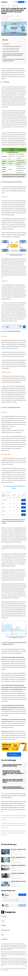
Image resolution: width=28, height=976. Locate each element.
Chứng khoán (15, 5)
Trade (23, 500)
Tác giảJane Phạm (15, 883)
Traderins (3, 5)
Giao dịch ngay (21, 2)
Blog (9, 5)
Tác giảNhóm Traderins (16, 851)
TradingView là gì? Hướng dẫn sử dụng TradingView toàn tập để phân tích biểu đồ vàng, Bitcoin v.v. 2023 (19, 865)
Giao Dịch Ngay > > (14, 754)
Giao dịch (22, 894)
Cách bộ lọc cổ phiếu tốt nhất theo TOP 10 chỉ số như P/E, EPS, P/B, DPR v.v (18, 849)
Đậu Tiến (6, 19)
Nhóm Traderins (20, 19)
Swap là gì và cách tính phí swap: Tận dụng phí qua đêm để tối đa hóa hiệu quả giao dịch (18, 873)
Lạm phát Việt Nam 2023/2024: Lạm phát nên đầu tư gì (18, 881)
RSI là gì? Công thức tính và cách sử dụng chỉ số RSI (18, 857)
